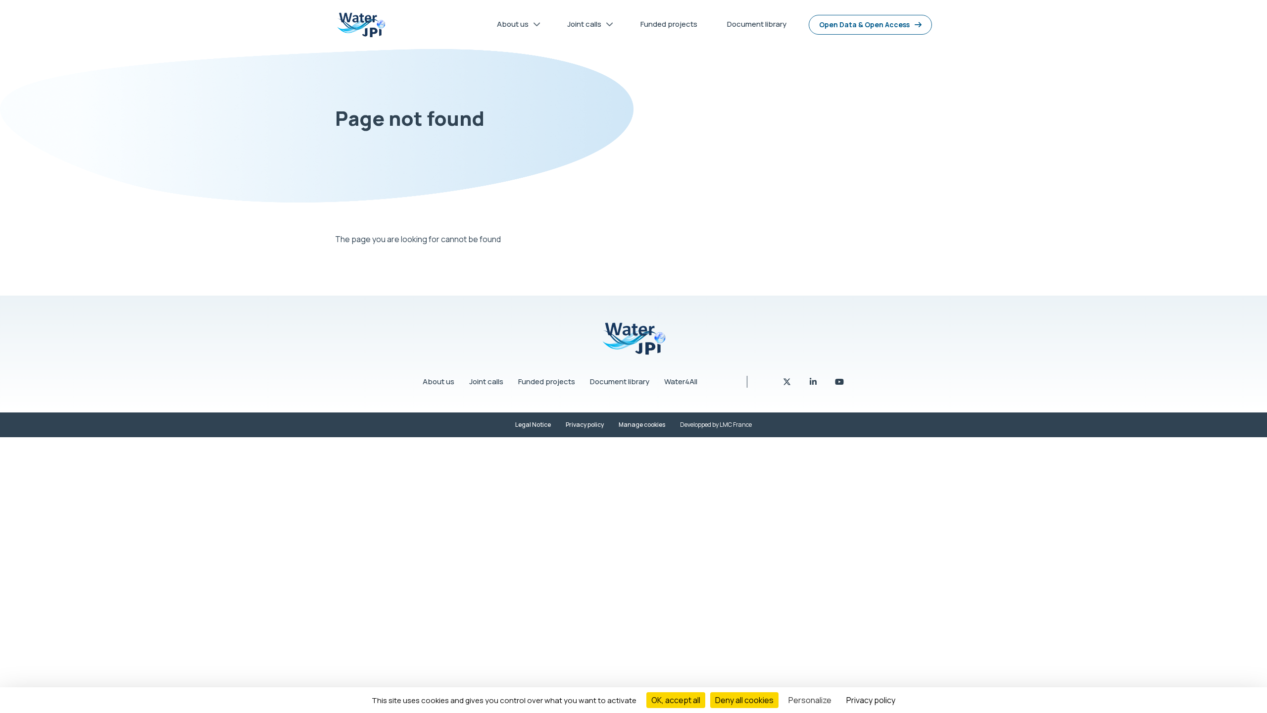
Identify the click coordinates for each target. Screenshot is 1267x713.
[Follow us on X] (787, 381)
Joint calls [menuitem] (580, 26)
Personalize (809, 700)
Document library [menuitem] (756, 24)
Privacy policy (585, 424)
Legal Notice (533, 424)
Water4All (680, 381)
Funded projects (546, 381)
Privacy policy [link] (870, 700)
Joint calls (486, 381)
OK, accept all (675, 700)
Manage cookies (642, 424)
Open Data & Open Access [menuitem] (864, 24)
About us (438, 381)
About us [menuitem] (509, 26)
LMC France (736, 424)
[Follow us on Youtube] (839, 381)
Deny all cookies (744, 700)
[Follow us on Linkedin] (814, 381)
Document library (619, 381)
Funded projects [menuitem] (668, 24)
